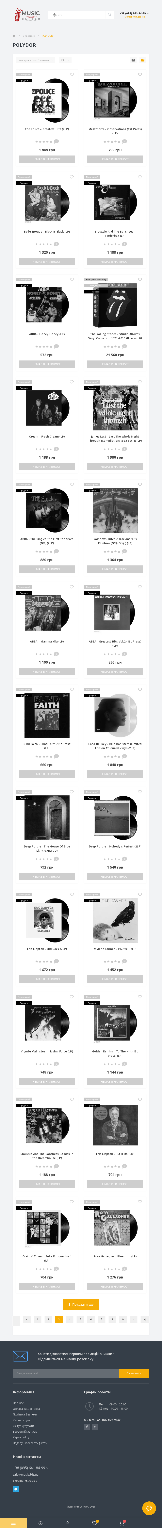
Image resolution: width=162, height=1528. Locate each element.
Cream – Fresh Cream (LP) (47, 436)
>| (145, 1319)
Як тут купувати (23, 1426)
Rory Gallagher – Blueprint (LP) (115, 1256)
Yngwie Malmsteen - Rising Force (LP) (47, 1051)
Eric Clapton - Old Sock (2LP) (47, 949)
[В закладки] (72, 75)
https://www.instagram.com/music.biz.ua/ (95, 1427)
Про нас (18, 1403)
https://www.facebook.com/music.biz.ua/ (87, 1427)
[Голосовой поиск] (54, 15)
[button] (67, 1523)
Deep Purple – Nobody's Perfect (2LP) (115, 846)
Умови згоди (21, 1420)
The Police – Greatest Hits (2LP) (47, 129)
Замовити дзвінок (135, 16)
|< (16, 1321)
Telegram (16, 1489)
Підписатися (134, 1373)
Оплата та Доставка (26, 1409)
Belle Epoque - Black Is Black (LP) (47, 231)
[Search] (109, 15)
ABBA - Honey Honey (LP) (47, 334)
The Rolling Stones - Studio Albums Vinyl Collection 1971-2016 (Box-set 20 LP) (115, 338)
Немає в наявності (47, 159)
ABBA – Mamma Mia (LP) (47, 641)
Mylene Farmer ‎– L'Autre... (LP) (115, 949)
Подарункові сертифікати (30, 1443)
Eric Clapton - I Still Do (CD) (115, 1154)
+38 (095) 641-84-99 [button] (29, 1468)
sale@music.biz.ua (26, 1474)
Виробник (29, 35)
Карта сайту (21, 1437)
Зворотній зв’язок (25, 1431)
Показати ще (82, 1304)
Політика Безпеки (25, 1414)
